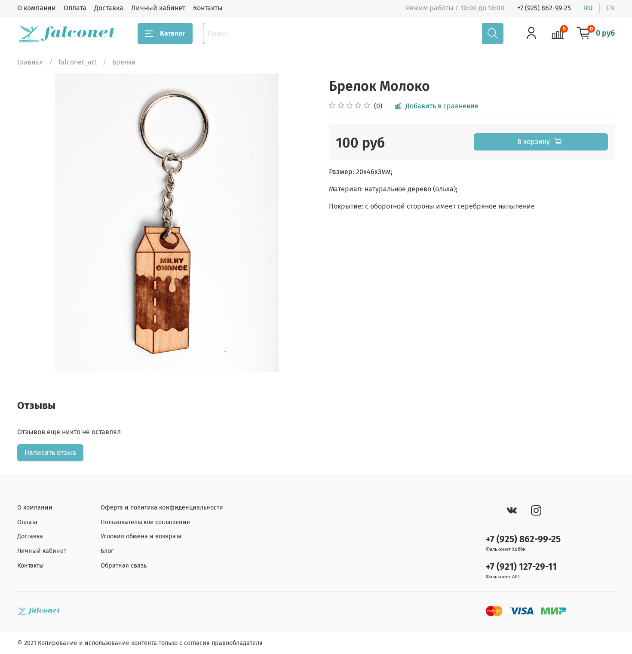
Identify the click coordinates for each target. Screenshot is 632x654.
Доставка (108, 8)
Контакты (208, 8)
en (610, 8)
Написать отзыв (50, 452)
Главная (30, 62)
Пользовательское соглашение (145, 522)
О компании (36, 8)
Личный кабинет (158, 8)
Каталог (172, 33)
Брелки (124, 62)
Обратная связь (124, 565)
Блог (107, 551)
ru (588, 8)
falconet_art (77, 62)
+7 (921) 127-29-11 (521, 567)
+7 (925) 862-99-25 (544, 8)
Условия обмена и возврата (141, 536)
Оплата (75, 8)
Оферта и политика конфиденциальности (162, 507)
